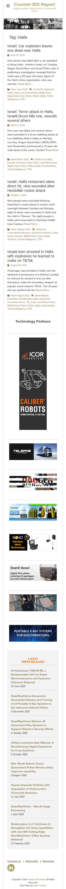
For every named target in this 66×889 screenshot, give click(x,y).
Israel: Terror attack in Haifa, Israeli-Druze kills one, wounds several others (32, 116)
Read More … (26, 83)
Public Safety (39, 96)
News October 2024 (21, 229)
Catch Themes (40, 885)
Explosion (49, 89)
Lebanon (18, 236)
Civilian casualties (43, 159)
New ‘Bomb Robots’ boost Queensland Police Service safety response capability (32, 767)
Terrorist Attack (48, 166)
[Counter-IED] (33, 28)
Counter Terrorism (16, 162)
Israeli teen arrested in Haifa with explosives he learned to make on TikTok (30, 256)
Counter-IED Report (34, 4)
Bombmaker (26, 299)
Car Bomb (38, 89)
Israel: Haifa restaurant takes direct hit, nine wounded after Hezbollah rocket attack (31, 186)
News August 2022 (20, 295)
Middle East (45, 92)
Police (28, 96)
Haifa (10, 92)
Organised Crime (15, 96)
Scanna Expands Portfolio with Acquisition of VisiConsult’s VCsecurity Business (30, 789)
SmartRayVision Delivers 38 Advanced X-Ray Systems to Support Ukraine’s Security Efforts (32, 725)
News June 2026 (19, 89)
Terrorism (12, 239)
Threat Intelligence (16, 169)
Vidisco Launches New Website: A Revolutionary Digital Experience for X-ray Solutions (32, 746)
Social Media (47, 305)
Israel (16, 92)
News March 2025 (20, 159)
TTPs (22, 99)
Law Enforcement (29, 92)
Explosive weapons (41, 232)
